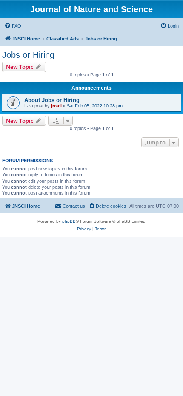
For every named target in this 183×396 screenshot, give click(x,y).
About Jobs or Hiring (52, 100)
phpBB (69, 221)
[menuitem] (12, 26)
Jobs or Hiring (28, 54)
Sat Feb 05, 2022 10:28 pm (95, 105)
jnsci (56, 105)
